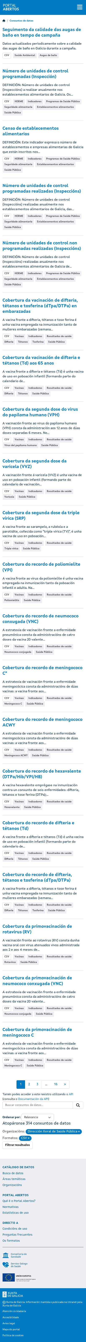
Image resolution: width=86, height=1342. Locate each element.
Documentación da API (33, 1099)
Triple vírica (11, 548)
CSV (6, 55)
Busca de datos (13, 1173)
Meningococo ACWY (16, 755)
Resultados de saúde (59, 336)
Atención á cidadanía (14, 1311)
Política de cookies (13, 1335)
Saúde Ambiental (25, 55)
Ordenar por (11, 1117)
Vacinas (19, 336)
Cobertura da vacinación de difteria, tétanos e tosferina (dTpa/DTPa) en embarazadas (40, 306)
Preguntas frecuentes (17, 1234)
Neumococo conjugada (17, 652)
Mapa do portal (11, 1329)
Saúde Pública (12, 113)
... (46, 1084)
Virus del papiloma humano (20, 445)
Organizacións (12, 1185)
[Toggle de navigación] (79, 7)
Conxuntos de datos (21, 21)
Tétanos (23, 342)
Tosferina (38, 342)
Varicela (9, 497)
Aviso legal (9, 1323)
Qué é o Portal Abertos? (19, 1201)
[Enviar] (78, 1105)
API (71, 1094)
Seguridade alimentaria (18, 107)
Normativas (11, 1207)
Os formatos (11, 1240)
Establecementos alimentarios (55, 107)
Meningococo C (13, 704)
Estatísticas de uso (16, 1212)
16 (55, 1084)
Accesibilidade (11, 1317)
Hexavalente (12, 807)
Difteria (8, 342)
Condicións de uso (15, 1228)
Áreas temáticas (14, 1179)
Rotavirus (10, 962)
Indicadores (35, 101)
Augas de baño (48, 55)
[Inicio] (4, 21)
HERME (19, 101)
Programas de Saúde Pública (63, 101)
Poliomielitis (11, 600)
